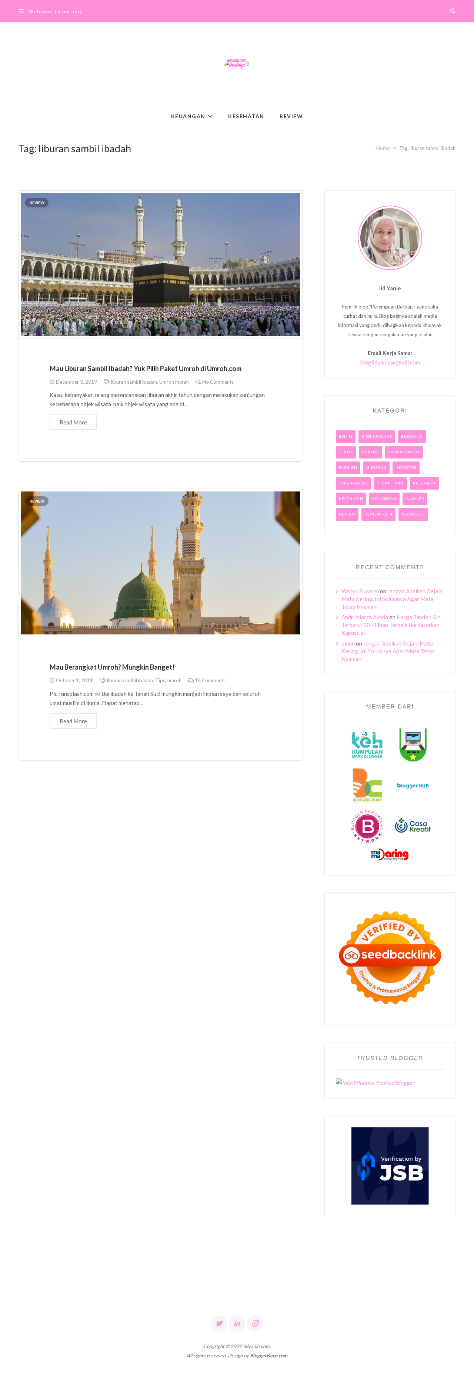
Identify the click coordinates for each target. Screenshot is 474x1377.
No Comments (218, 382)
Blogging (412, 436)
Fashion (348, 467)
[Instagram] (255, 1323)
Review (37, 202)
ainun (348, 643)
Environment (404, 452)
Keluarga (424, 483)
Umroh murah (174, 382)
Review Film (378, 514)
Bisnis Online (376, 436)
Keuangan (384, 498)
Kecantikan (390, 483)
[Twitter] (219, 1323)
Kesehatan (351, 498)
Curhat (370, 452)
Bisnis (346, 436)
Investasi (406, 467)
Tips (160, 680)
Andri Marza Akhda (364, 617)
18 (210, 680)
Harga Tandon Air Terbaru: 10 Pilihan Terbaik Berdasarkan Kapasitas (390, 625)
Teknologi (413, 514)
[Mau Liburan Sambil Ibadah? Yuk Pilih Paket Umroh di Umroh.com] (161, 264)
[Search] (453, 11)
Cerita (346, 452)
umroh (174, 680)
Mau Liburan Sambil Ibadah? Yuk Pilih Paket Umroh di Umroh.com (145, 368)
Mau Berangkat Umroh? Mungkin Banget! (112, 667)
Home (383, 148)
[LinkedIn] (237, 1323)
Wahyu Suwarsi (360, 591)
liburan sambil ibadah (134, 382)
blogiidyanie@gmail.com (390, 362)
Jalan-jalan (353, 483)
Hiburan (376, 467)
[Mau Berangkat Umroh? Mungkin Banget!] (161, 563)
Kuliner (414, 498)
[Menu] (21, 11)
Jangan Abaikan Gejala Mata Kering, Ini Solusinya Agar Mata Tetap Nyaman (392, 599)
